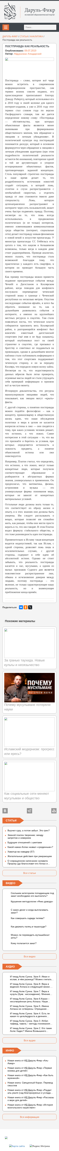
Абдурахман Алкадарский (27, 53)
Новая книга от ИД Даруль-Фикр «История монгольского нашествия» (30, 1106)
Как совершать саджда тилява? (27, 918)
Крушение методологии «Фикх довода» (32, 901)
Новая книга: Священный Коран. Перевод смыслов (30, 1084)
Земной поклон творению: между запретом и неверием (25, 836)
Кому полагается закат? (24, 943)
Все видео (29, 956)
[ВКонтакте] (21, 607)
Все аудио (29, 1040)
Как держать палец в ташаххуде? (28, 926)
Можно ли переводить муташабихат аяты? (30, 936)
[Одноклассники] (26, 607)
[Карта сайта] (17, 1146)
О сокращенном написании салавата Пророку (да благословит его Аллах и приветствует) (28, 862)
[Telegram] (29, 810)
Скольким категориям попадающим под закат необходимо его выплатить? (32, 894)
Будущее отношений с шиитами (25, 842)
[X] (30, 607)
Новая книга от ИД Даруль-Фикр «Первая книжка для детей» (30, 1069)
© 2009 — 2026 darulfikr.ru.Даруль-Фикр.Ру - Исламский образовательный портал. (27, 1137)
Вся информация (29, 1117)
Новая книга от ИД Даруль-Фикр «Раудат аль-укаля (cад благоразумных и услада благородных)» (29, 1091)
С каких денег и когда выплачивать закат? (29, 911)
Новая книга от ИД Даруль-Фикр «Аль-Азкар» (28, 1062)
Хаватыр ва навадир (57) (21, 851)
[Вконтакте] (5, 810)
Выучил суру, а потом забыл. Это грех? (29, 830)
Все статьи (29, 873)
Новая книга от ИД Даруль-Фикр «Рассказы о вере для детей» (31, 1098)
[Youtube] (54, 810)
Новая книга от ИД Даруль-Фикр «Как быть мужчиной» (30, 1076)
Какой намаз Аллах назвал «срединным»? (30, 847)
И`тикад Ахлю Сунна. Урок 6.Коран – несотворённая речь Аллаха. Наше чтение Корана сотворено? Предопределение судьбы (29, 1000)
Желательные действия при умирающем (30, 856)
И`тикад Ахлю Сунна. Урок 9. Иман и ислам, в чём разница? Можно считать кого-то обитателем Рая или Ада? (30, 978)
